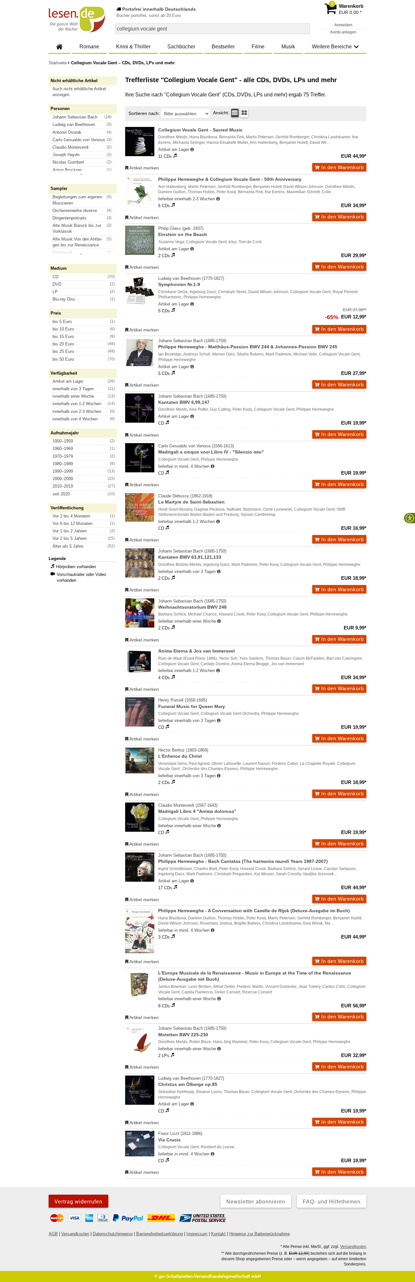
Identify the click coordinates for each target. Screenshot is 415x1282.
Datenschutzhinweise (113, 1233)
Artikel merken (143, 167)
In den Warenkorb (342, 167)
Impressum (197, 1233)
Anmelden (343, 25)
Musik (288, 46)
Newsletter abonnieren (255, 1201)
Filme (258, 46)
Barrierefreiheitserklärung (159, 1233)
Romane (89, 46)
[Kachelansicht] (244, 113)
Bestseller (223, 46)
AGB (53, 1233)
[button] (86, 91)
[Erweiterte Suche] (304, 28)
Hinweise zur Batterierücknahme (259, 1233)
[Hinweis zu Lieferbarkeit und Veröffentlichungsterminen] (192, 150)
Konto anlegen (343, 32)
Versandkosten (75, 1233)
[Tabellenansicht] (235, 113)
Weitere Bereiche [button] (332, 46)
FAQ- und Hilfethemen (332, 1201)
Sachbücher (181, 46)
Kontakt (218, 1233)
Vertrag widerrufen (78, 1201)
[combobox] (212, 28)
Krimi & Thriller (133, 46)
